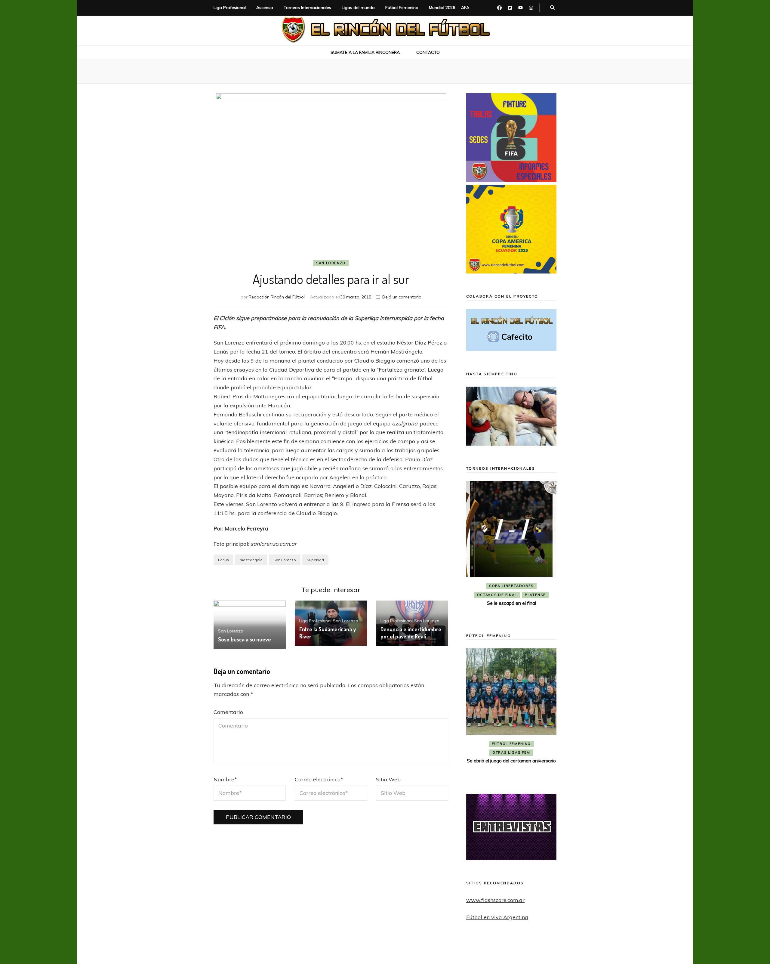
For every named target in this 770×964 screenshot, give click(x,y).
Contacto (428, 52)
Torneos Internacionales (307, 7)
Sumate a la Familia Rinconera (365, 52)
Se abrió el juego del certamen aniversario (511, 761)
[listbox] (511, 548)
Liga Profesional (230, 7)
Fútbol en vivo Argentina (497, 917)
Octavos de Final (497, 595)
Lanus (223, 560)
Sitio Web (388, 779)
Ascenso (264, 7)
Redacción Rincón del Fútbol (277, 297)
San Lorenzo (331, 263)
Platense (535, 595)
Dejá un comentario (401, 297)
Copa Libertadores (511, 586)
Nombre (225, 779)
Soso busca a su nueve (244, 639)
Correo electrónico (319, 779)
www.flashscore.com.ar (495, 900)
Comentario (228, 712)
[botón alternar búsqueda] (552, 7)
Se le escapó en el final (511, 603)
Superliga (315, 560)
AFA (465, 7)
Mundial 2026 (442, 7)
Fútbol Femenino (401, 7)
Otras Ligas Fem (511, 752)
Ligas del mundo (358, 7)
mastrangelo (251, 560)
